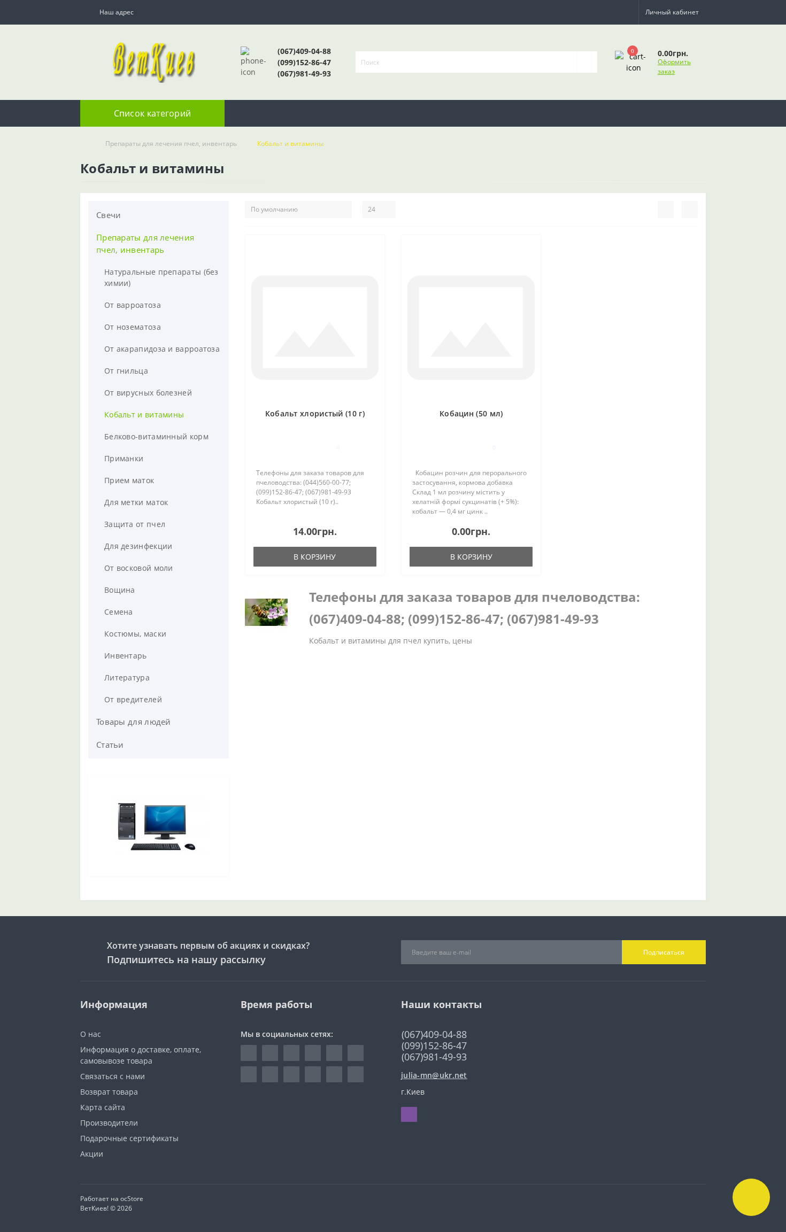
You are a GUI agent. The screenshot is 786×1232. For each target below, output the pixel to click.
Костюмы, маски (135, 634)
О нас (90, 1034)
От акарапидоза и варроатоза (162, 349)
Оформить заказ (674, 66)
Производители (109, 1123)
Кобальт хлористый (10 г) (315, 413)
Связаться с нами (112, 1076)
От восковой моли (138, 568)
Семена (118, 612)
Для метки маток (136, 502)
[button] (114, 12)
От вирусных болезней (148, 393)
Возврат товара (109, 1092)
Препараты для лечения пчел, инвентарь (171, 143)
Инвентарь (125, 655)
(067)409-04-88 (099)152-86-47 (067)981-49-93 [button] (434, 1045)
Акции (91, 1154)
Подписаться (663, 952)
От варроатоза (132, 305)
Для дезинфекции (138, 546)
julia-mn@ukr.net (434, 1075)
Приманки (123, 458)
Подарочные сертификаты (129, 1138)
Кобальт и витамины (144, 414)
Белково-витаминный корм (156, 436)
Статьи (110, 744)
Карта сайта (102, 1107)
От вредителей (133, 699)
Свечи (108, 215)
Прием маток (129, 480)
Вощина (119, 590)
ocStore (131, 1198)
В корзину (315, 557)
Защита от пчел (134, 524)
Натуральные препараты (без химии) (161, 277)
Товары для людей (133, 721)
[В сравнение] (372, 264)
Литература (127, 677)
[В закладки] (372, 249)
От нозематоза (132, 327)
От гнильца (126, 371)
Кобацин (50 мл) (471, 413)
